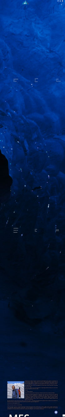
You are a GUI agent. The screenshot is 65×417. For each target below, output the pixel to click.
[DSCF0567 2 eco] (15, 389)
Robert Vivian (33, 397)
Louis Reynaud (43, 397)
